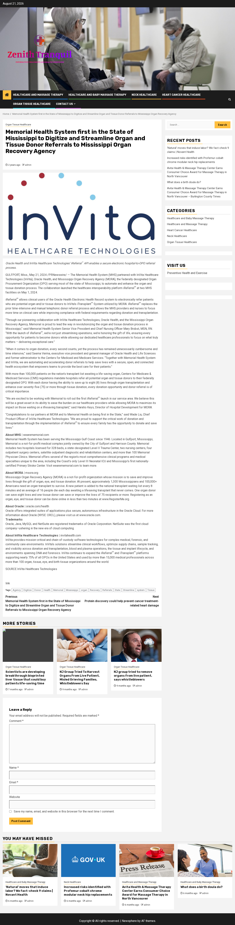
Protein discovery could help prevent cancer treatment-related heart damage (122, 601)
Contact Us (64, 104)
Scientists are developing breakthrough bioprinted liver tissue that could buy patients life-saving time (26, 677)
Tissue (150, 590)
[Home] (7, 95)
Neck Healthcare (144, 94)
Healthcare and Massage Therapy (38, 94)
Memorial (58, 590)
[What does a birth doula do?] (205, 860)
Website (14, 797)
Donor (37, 590)
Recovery (95, 590)
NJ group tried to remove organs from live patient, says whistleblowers (133, 675)
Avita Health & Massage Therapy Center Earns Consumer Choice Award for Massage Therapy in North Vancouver (197, 172)
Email (13, 782)
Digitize (28, 590)
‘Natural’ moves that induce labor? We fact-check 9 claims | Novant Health (29, 890)
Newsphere (129, 921)
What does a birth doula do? (184, 182)
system (141, 590)
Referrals (107, 590)
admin (28, 165)
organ (84, 590)
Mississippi (72, 590)
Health (47, 590)
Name (14, 767)
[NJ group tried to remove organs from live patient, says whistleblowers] (136, 645)
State (117, 590)
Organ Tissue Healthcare (32, 104)
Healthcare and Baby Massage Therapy (97, 94)
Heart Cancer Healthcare (181, 94)
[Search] (229, 99)
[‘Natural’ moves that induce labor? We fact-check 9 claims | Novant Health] (30, 860)
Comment (16, 721)
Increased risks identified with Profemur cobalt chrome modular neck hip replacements (88, 890)
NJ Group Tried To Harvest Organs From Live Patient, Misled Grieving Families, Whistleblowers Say (80, 677)
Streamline (128, 590)
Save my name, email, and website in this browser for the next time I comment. (64, 811)
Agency (17, 590)
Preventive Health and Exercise (187, 273)
